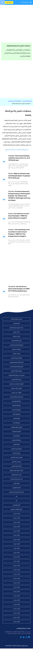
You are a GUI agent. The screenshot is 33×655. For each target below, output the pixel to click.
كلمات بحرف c (16, 522)
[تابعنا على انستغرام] (26, 637)
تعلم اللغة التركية (16, 414)
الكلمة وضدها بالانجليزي (16, 358)
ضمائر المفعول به (16, 487)
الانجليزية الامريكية (16, 431)
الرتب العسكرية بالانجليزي (17, 479)
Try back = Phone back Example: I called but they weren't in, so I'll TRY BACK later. (19, 158)
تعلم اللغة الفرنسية (16, 401)
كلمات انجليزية (16, 332)
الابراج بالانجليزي (16, 505)
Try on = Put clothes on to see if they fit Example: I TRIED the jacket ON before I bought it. (18, 216)
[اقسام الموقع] (30, 2)
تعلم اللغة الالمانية (16, 405)
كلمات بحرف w (16, 608)
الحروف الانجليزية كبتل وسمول (16, 492)
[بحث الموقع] (2, 2)
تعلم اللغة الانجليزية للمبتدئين (14, 101)
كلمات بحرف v (16, 604)
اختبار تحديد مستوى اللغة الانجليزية (16, 375)
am (16, 500)
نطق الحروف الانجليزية (16, 448)
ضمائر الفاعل (16, 483)
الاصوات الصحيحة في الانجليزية (17, 384)
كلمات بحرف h (16, 543)
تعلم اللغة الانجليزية (25, 2)
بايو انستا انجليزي (16, 453)
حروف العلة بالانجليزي (17, 379)
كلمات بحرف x (16, 613)
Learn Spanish (16, 422)
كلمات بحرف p (16, 578)
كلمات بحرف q (16, 582)
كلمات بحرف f (16, 535)
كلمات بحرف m (16, 565)
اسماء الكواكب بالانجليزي (16, 509)
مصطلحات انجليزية (16, 349)
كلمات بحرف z (16, 621)
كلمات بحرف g (16, 539)
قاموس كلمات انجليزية (16, 388)
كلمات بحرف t (16, 595)
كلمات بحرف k (16, 556)
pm (16, 496)
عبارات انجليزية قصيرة (16, 474)
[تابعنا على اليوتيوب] (24, 637)
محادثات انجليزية (16, 336)
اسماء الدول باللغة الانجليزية (16, 396)
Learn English (9, 2)
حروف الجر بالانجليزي (16, 461)
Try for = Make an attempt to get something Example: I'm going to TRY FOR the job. (19, 176)
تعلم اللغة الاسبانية (16, 409)
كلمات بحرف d (16, 526)
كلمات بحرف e (16, 531)
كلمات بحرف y (16, 617)
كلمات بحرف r (16, 587)
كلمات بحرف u (16, 600)
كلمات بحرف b (16, 518)
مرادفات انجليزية (16, 353)
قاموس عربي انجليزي (16, 392)
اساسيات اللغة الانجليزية (16, 319)
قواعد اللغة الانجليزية (16, 340)
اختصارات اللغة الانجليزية (16, 371)
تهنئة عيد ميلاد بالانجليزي (16, 457)
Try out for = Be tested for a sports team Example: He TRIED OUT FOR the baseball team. (19, 289)
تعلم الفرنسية (16, 435)
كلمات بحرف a (16, 513)
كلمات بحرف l (16, 561)
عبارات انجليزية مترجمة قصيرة (16, 327)
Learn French (16, 444)
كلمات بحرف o (16, 574)
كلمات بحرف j (16, 552)
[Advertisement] (16, 23)
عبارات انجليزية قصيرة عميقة (16, 470)
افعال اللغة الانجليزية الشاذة (16, 366)
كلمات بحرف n (16, 569)
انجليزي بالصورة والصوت (16, 427)
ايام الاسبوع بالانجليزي (16, 466)
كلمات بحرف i (16, 548)
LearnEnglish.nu (9, 645)
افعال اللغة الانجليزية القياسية (16, 362)
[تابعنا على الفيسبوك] (29, 637)
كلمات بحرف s (16, 591)
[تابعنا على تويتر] (21, 637)
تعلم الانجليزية (16, 323)
